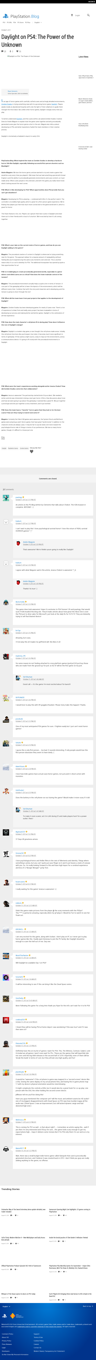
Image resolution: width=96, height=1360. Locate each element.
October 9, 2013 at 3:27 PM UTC (26, 523)
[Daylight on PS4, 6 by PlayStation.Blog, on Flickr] (47, 380)
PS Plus (27, 22)
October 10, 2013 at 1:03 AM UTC (26, 931)
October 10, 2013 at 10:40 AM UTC (26, 1000)
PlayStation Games (13, 448)
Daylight (54, 104)
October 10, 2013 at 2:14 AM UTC (26, 979)
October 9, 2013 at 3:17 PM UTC (26, 499)
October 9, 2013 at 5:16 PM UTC (26, 658)
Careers (36, 1344)
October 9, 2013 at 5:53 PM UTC (26, 721)
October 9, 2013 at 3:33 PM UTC (26, 604)
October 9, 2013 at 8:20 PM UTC (26, 855)
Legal (3, 1348)
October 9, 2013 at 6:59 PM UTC (26, 792)
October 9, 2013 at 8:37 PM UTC (26, 884)
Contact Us (37, 1348)
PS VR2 (9, 22)
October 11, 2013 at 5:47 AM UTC (33, 811)
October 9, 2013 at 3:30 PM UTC (26, 565)
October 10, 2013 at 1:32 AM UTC (26, 958)
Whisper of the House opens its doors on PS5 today (18, 1294)
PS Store (21, 22)
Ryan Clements (12, 91)
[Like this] (16, 1215)
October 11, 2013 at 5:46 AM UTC (33, 679)
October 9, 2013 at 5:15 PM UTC (26, 633)
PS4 (14, 22)
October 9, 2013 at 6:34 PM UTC (26, 769)
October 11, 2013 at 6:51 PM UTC (26, 1122)
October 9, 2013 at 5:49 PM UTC (33, 583)
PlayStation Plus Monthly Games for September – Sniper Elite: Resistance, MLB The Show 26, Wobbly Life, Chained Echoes (69, 1267)
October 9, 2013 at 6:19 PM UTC (26, 745)
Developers (6, 1351)
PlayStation (24, 16)
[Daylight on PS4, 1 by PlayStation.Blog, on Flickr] (19, 380)
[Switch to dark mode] (72, 15)
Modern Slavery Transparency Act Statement (49, 1351)
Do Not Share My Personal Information (15, 1354)
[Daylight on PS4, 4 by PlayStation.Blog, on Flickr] (47, 239)
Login (77, 15)
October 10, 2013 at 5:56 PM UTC (26, 1074)
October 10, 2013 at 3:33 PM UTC (26, 1046)
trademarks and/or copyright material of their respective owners (39, 1327)
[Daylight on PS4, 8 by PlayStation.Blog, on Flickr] (33, 354)
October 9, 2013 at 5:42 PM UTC (26, 700)
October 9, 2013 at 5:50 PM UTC (33, 544)
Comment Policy (7, 1334)
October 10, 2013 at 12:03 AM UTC (26, 905)
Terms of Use (38, 1337)
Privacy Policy (6, 1341)
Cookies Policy (39, 1341)
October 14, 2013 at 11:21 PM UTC (26, 1150)
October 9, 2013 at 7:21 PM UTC (26, 834)
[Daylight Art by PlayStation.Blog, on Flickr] (33, 148)
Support (36, 1334)
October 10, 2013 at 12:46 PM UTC (26, 1022)
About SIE (5, 1337)
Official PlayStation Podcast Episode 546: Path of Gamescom (21, 1266)
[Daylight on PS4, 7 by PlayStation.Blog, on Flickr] (19, 239)
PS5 (4, 22)
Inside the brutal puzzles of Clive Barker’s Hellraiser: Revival (68, 1237)
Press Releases (7, 1344)
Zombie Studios (6, 104)
